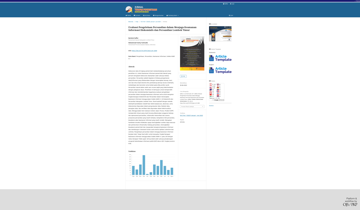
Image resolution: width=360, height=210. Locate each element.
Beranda (130, 21)
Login (232, 4)
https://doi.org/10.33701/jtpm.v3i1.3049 (144, 51)
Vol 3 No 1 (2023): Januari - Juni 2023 (151, 21)
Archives (147, 15)
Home (129, 15)
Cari (231, 15)
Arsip (136, 21)
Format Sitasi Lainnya (187, 106)
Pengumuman (159, 15)
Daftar (226, 4)
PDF (184, 76)
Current (137, 15)
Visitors (211, 105)
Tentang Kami (172, 15)
